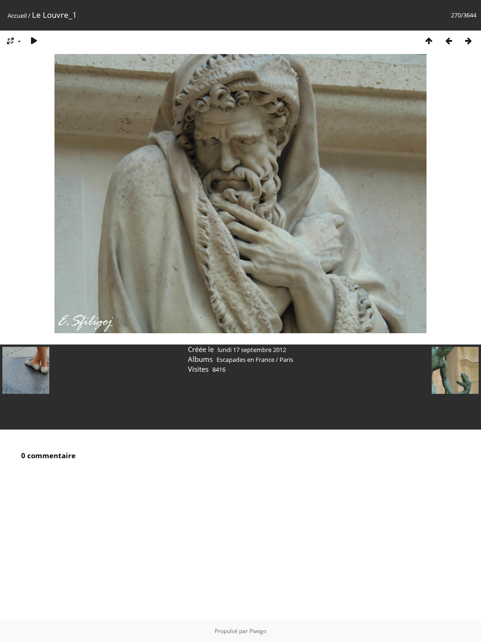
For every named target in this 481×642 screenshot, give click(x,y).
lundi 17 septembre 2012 (251, 349)
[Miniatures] (429, 40)
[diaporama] (34, 40)
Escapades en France (245, 359)
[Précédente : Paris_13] (448, 40)
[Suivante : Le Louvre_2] (468, 40)
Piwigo (257, 631)
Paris (286, 359)
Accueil (17, 15)
